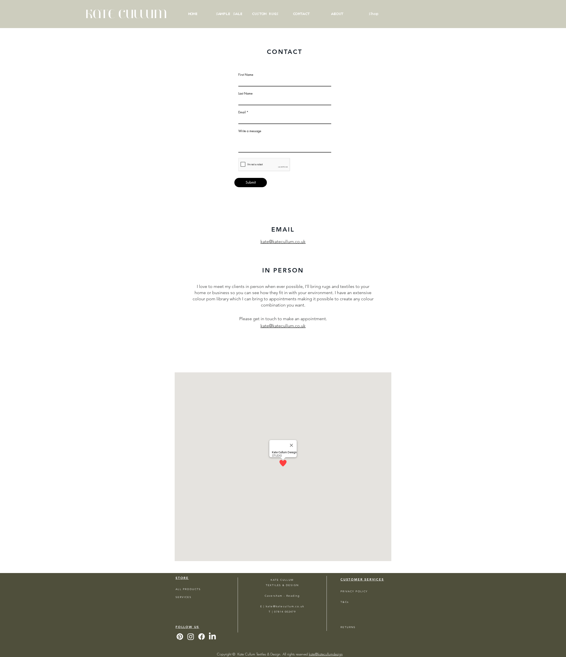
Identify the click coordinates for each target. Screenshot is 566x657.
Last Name (245, 93)
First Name (245, 74)
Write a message (249, 131)
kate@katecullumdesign (326, 654)
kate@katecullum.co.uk (283, 241)
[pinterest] (180, 636)
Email (242, 112)
